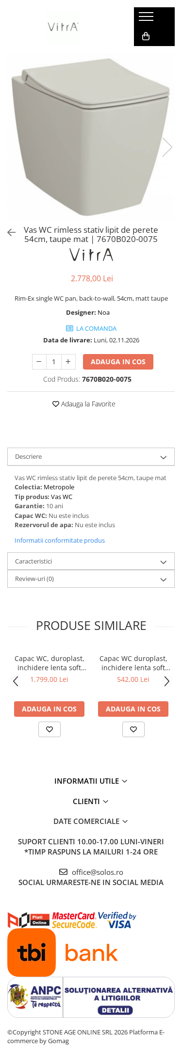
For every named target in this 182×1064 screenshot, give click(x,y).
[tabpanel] (91, 137)
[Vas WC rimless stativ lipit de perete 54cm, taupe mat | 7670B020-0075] (91, 137)
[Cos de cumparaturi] (145, 36)
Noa (104, 312)
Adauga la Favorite (87, 403)
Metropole (59, 487)
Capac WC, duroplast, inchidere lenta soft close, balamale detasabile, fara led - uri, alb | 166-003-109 (49, 663)
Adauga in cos (118, 361)
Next (167, 147)
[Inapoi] (7, 232)
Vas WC (61, 496)
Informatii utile (87, 781)
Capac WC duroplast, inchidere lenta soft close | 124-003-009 (133, 663)
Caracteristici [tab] (33, 561)
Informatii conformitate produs (60, 540)
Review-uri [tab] (34, 578)
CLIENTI (87, 801)
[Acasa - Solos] (63, 27)
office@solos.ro (96, 872)
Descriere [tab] (28, 456)
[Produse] (147, 19)
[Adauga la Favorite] (49, 729)
